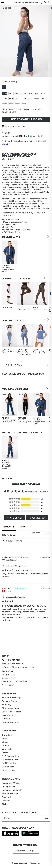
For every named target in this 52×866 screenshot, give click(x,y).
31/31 (4, 103)
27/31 (4, 98)
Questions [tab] (24, 526)
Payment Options (10, 701)
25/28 (17, 93)
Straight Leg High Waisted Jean (9, 421)
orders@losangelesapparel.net (19, 667)
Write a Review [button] (16, 518)
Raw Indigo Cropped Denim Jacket (8, 269)
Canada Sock (7, 307)
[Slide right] (29, 75)
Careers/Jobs (8, 766)
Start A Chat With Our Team (14, 681)
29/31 (30, 98)
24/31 (11, 93)
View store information (15, 126)
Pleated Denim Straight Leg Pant (24, 421)
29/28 (24, 98)
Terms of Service (9, 671)
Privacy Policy (8, 674)
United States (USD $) (24, 850)
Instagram (36, 374)
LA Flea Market (9, 763)
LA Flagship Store (10, 759)
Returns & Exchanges (12, 697)
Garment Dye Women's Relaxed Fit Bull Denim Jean (25, 353)
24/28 (4, 93)
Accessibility (8, 685)
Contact (5, 745)
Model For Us (8, 770)
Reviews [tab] (7, 526)
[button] (2, 2)
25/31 (24, 93)
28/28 (11, 98)
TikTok (5, 804)
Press (4, 738)
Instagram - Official (11, 783)
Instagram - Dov (9, 786)
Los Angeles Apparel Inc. (29, 863)
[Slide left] (23, 75)
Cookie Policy (8, 678)
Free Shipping (8, 715)
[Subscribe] (47, 818)
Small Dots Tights (39, 309)
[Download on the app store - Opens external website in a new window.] (10, 835)
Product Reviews (10, 793)
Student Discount (10, 722)
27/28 (43, 93)
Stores (5, 752)
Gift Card (6, 718)
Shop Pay (6, 704)
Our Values (7, 735)
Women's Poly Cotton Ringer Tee (40, 352)
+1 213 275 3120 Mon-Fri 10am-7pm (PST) (14, 662)
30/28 (36, 98)
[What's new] (45, 2)
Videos (5, 742)
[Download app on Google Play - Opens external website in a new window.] (30, 835)
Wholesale (7, 749)
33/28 (24, 103)
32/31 (11, 103)
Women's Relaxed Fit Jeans (9, 352)
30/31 (43, 98)
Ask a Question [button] (38, 518)
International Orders (11, 711)
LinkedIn (6, 800)
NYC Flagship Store (11, 756)
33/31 (17, 103)
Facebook (6, 797)
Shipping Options (10, 708)
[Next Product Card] (48, 278)
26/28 (30, 93)
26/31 (36, 93)
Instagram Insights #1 (12, 790)
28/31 (17, 98)
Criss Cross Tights (24, 309)
